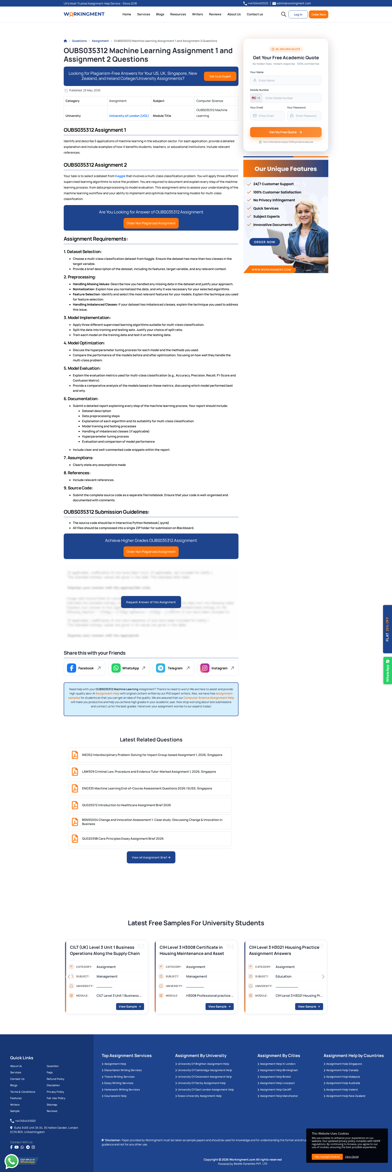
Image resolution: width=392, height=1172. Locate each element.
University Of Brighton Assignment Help (203, 1064)
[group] (106, 978)
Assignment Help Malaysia (343, 1076)
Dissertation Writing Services (123, 1070)
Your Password (296, 107)
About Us (234, 14)
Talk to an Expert (220, 76)
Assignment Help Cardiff (276, 1089)
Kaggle (120, 176)
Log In (298, 14)
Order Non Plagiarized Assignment (151, 223)
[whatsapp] (22, 1147)
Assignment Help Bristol (275, 1076)
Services (143, 14)
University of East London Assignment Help (206, 1089)
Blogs (160, 14)
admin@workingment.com (293, 3)
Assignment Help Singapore (344, 1064)
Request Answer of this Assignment (151, 602)
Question (53, 1066)
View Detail (352, 1157)
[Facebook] (11, 1147)
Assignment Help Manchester (279, 1096)
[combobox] (256, 98)
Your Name (257, 72)
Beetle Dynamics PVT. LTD (250, 1163)
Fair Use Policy (56, 1098)
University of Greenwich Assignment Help (205, 1076)
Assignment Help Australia (343, 1083)
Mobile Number (259, 90)
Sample (15, 1111)
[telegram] (28, 1147)
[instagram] (33, 1147)
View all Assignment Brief (150, 857)
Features (16, 1098)
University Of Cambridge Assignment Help (205, 1070)
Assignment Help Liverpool (277, 1083)
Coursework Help (115, 1096)
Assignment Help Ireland (342, 1089)
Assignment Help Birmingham (279, 1070)
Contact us (255, 14)
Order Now (319, 14)
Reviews (215, 14)
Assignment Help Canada (342, 1070)
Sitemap (52, 1104)
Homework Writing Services (122, 1089)
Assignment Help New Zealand (345, 1096)
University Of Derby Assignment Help (202, 1083)
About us (16, 1066)
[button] (284, 14)
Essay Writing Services (118, 1083)
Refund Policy (56, 1079)
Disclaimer (53, 1085)
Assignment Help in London (277, 1064)
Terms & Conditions (23, 1092)
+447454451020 (257, 3)
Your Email (256, 107)
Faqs (50, 1072)
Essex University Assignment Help (200, 1096)
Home (126, 14)
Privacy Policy (55, 1092)
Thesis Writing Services (119, 1076)
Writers (197, 14)
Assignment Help (115, 1064)
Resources (178, 14)
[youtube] (16, 1147)
